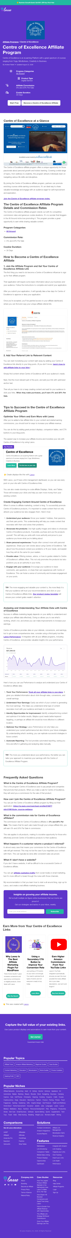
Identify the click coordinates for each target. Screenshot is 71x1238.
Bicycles (33, 1094)
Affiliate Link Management (57, 1129)
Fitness (57, 1100)
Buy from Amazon (58, 993)
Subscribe (55, 911)
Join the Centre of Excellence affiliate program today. (27, 198)
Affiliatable (22, 1132)
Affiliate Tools (9, 1064)
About (23, 1181)
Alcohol (40, 1091)
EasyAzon (7, 1141)
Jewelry (37, 1106)
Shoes (6, 1112)
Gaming (14, 1103)
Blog (54, 1181)
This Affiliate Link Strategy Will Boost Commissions (43, 1216)
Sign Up (55, 1192)
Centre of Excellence (19, 451)
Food (63, 1100)
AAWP (6, 1132)
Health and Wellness (59, 1103)
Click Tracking (57, 1155)
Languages (49, 1106)
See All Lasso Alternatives (13, 1128)
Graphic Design (36, 1103)
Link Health (56, 1161)
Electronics (31, 1100)
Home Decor (8, 1106)
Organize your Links (59, 1152)
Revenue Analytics (58, 1136)
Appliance (54, 1091)
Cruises (61, 1097)
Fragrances (7, 1103)
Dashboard (40, 1164)
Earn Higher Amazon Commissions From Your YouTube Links (58, 962)
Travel (10, 1115)
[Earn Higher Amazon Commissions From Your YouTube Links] (59, 944)
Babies (14, 1094)
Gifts (28, 1103)
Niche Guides (44, 1070)
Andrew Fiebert (9, 65)
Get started (35, 1037)
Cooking (42, 1097)
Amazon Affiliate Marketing (24, 1064)
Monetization (33, 1070)
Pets (47, 1109)
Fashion (38, 1100)
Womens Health (50, 1115)
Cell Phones (18, 1097)
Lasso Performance (12, 637)
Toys (5, 1115)
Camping (61, 1094)
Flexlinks (21, 1141)
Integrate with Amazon (60, 1146)
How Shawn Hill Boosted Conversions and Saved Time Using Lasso (42, 1199)
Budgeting (45, 1094)
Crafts (55, 1097)
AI (30, 1091)
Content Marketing (11, 1070)
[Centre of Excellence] (57, 457)
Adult (26, 1091)
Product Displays (42, 1158)
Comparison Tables (43, 1152)
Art (60, 1091)
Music (20, 1109)
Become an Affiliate (27, 1186)
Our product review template (45, 594)
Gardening (22, 1103)
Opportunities (41, 1161)
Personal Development (37, 1109)
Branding (24, 1183)
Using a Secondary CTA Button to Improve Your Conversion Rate (35, 962)
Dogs (16, 1100)
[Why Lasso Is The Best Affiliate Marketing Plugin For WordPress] (13, 944)
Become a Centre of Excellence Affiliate (41, 103)
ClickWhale (22, 1138)
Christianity (27, 1097)
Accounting (19, 1091)
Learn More (11, 465)
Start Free (14, 103)
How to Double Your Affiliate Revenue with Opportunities (43, 1209)
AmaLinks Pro (8, 1138)
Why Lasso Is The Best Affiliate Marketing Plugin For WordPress (13, 963)
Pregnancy (53, 1109)
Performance (57, 1164)
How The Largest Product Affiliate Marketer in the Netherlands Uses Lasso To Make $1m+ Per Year (42, 1186)
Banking (20, 1094)
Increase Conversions (44, 1128)
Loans (56, 1106)
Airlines (34, 1091)
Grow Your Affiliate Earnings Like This (43, 1222)
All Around (11, 231)
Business (53, 1094)
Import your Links (58, 1158)
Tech (63, 1112)
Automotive (7, 1094)
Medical (6, 1109)
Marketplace (41, 1146)
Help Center (56, 1183)
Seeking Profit (9, 1076)
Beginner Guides (41, 1064)
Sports (48, 1112)
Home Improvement (19, 1106)
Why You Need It (12, 996)
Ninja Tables (23, 1144)
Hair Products (47, 1103)
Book (39, 1094)
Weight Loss (39, 1115)
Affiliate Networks (9, 1091)
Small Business (21, 1112)
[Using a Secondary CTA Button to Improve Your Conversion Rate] (36, 944)
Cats (11, 1097)
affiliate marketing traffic (24, 873)
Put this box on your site (27, 465)
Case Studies (53, 1064)
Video (15, 1115)
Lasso (32, 474)
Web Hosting (22, 1115)
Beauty (27, 1094)
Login (55, 1189)
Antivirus (47, 1091)
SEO (17, 1076)
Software (31, 1112)
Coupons (49, 1097)
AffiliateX (6, 1135)
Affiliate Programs (58, 1186)
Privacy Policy (25, 1189)
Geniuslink (7, 1144)
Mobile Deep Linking (43, 1155)
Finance (45, 1100)
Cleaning (35, 1097)
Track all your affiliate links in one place (46, 692)
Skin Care (12, 1112)
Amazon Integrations (43, 1131)
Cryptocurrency (8, 1100)
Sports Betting (39, 1112)
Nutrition (26, 1109)
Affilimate (21, 1135)
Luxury (62, 1106)
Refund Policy (25, 1195)
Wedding (31, 1115)
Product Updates (56, 1070)
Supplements (55, 1112)
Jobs (42, 1106)
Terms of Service (26, 1192)
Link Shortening (42, 1149)
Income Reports (42, 1134)
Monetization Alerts (59, 1133)
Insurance (30, 1106)
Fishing (51, 1100)
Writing (58, 1115)
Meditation (13, 1109)
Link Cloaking (57, 1149)
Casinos (6, 1097)
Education (23, 1070)
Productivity (62, 1109)
